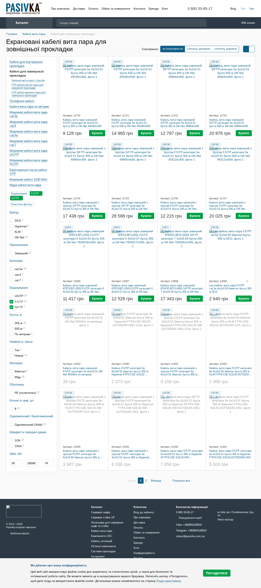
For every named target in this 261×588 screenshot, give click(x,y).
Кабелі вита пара (101, 530)
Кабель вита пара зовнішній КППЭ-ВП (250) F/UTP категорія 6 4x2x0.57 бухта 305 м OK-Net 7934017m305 (132, 290)
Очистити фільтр (21, 204)
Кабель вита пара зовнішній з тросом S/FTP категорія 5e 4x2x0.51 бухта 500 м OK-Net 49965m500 (130, 207)
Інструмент (98, 556)
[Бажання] (214, 23)
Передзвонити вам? (190, 518)
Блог (165, 8)
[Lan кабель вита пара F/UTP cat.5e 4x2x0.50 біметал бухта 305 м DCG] (230, 250)
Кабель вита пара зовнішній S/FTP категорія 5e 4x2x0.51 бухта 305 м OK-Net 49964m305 (179, 123)
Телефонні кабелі (22, 101)
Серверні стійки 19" (103, 517)
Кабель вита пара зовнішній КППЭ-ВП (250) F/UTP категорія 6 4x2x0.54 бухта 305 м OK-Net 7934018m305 (83, 290)
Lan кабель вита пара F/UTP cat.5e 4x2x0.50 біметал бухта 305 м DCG (230, 288)
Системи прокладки (103, 551)
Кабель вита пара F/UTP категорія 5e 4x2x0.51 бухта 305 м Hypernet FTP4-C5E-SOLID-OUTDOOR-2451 (230, 454)
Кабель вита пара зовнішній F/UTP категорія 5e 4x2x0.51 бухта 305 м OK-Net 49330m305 (82, 123)
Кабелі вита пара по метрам (29, 106)
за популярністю (173, 48)
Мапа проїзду (225, 519)
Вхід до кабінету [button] (144, 512)
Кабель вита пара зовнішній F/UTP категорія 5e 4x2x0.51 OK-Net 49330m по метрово (83, 371)
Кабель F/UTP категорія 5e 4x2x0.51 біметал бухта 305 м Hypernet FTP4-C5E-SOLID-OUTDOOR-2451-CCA (130, 373)
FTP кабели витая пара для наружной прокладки (27, 86)
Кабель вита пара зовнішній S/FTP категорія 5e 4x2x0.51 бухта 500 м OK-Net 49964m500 (228, 123)
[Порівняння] (225, 23)
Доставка (79, 8)
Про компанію (60, 8)
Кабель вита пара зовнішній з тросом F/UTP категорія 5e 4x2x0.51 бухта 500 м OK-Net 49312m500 (227, 207)
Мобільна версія (19, 533)
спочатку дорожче (225, 48)
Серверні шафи (100, 512)
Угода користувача (168, 580)
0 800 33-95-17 (200, 8)
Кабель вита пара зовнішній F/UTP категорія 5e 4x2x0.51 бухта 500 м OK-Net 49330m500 (131, 123)
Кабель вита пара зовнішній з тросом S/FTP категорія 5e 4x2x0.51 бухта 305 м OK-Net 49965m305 (81, 207)
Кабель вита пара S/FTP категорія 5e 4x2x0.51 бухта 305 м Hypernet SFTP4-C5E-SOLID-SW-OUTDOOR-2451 (181, 455)
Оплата (93, 8)
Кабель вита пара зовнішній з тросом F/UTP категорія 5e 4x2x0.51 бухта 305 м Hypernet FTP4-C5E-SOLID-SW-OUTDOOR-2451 (132, 457)
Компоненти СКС (101, 536)
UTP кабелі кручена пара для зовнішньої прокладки (28, 94)
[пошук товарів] (203, 23)
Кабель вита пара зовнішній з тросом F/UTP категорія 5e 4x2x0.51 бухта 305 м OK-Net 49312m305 (178, 207)
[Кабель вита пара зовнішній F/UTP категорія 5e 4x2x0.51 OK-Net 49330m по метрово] (84, 333)
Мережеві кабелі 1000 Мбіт (29, 179)
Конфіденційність (144, 553)
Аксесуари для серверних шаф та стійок (107, 524)
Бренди (154, 8)
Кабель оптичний (101, 541)
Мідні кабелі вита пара (25, 185)
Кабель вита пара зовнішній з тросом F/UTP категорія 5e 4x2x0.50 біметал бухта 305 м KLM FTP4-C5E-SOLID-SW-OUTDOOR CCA (81, 457)
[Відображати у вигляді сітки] (246, 49)
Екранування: (19, 193)
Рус (243, 8)
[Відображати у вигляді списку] (252, 49)
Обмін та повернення (116, 8)
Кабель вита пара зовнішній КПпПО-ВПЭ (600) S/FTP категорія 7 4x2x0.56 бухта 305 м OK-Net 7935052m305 (181, 290)
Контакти (139, 8)
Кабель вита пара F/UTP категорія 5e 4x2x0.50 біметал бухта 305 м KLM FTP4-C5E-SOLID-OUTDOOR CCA (230, 373)
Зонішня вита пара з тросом (28, 80)
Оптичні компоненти (103, 546)
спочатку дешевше (198, 48)
